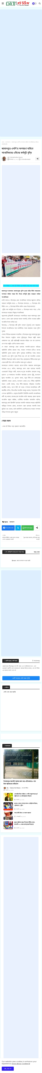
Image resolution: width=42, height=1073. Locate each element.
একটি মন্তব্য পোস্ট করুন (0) (21, 678)
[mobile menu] (3, 3)
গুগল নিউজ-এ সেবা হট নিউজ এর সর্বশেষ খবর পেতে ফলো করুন (21, 285)
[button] (39, 3)
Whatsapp (28, 528)
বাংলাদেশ (8, 142)
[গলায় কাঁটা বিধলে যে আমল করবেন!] (8, 816)
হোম (3, 142)
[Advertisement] (21, 73)
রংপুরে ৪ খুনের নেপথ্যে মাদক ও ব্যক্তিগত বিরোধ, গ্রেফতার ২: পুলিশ (26, 804)
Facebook (9, 528)
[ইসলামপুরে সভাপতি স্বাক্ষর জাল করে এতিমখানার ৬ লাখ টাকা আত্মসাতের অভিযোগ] (21, 764)
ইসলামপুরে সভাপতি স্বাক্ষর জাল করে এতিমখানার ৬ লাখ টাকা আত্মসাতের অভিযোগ (20, 782)
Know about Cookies (20, 1064)
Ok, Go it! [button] (7, 1068)
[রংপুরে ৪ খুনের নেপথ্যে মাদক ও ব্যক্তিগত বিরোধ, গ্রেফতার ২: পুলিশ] (8, 806)
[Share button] (37, 527)
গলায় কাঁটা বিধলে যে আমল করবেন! (22, 813)
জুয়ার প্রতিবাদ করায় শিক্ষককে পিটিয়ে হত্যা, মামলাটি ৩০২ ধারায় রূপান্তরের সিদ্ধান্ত (24, 823)
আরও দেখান (37, 552)
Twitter (18, 527)
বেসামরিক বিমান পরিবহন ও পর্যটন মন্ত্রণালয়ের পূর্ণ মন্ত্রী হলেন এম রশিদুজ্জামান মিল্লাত (25, 795)
